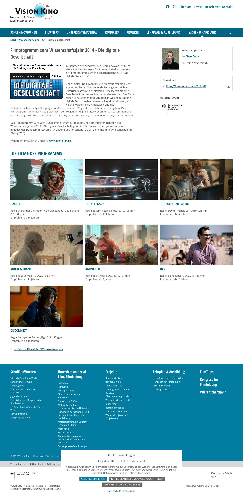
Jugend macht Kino (20, 396)
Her (162, 269)
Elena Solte (192, 56)
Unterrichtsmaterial (82, 32)
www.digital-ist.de (60, 140)
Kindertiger (111, 403)
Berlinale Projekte (114, 407)
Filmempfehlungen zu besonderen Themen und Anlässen (71, 439)
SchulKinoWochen (23, 32)
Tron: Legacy (94, 204)
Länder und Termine (21, 381)
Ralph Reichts (95, 269)
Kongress (112, 32)
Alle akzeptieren (93, 478)
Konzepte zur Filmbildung (166, 381)
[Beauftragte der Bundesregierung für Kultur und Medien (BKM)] (24, 477)
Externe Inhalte (139, 461)
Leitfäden (63, 382)
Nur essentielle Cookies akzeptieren (137, 478)
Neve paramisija (18, 413)
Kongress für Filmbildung (209, 382)
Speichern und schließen (122, 484)
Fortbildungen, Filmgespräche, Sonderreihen (26, 402)
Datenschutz (114, 490)
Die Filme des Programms (36, 153)
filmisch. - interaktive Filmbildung (69, 396)
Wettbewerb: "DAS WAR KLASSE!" (22, 391)
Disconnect (18, 330)
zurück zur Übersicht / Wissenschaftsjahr (38, 349)
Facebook (38, 464)
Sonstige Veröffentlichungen (73, 446)
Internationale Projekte (117, 411)
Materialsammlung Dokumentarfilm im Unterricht (74, 406)
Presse (198, 6)
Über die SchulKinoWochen (24, 378)
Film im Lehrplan (162, 385)
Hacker (15, 204)
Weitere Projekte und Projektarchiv (116, 417)
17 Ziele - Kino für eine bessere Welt (26, 408)
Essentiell (120, 461)
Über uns (185, 6)
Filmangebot (17, 385)
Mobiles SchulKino (20, 417)
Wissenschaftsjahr (202, 32)
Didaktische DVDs (67, 401)
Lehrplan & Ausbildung (164, 32)
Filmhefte (63, 386)
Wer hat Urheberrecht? (117, 400)
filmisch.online (113, 381)
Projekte (133, 32)
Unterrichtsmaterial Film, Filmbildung (72, 374)
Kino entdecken (113, 378)
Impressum (129, 490)
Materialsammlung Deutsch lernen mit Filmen (72, 423)
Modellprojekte (161, 389)
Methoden (63, 428)
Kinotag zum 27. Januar (117, 389)
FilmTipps (52, 32)
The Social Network (174, 204)
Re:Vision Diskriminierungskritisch (118, 395)
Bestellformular (66, 432)
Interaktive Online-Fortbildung (169, 378)
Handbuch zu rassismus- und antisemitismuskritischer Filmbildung (73, 415)
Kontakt (227, 6)
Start (13, 39)
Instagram (55, 464)
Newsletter (212, 6)
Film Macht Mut (113, 385)
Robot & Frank (21, 269)
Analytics (104, 461)
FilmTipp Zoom (66, 390)
